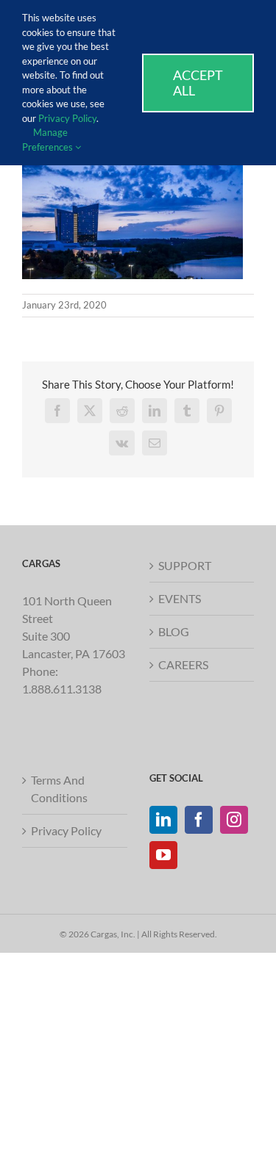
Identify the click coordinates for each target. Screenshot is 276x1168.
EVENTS (179, 598)
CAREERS (183, 664)
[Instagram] (234, 820)
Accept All (198, 82)
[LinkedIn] (163, 820)
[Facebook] (199, 820)
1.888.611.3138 (62, 689)
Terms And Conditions (59, 788)
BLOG (173, 631)
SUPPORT (184, 565)
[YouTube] (163, 855)
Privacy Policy (66, 830)
